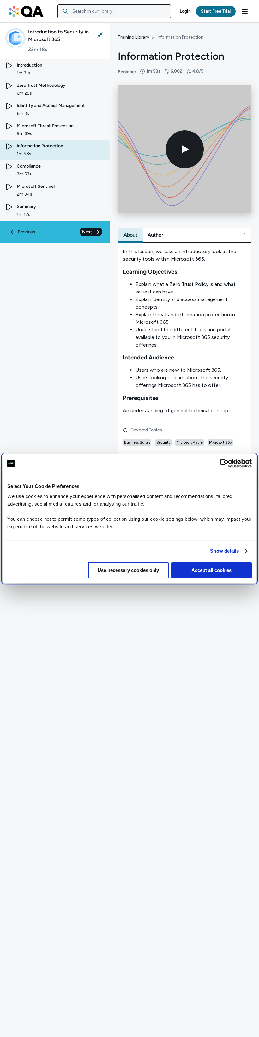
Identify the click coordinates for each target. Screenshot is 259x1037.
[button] (185, 11)
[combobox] (114, 11)
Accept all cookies (211, 570)
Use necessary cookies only (128, 570)
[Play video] (185, 149)
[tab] (130, 235)
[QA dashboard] (26, 11)
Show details (224, 551)
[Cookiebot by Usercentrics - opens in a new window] (224, 463)
